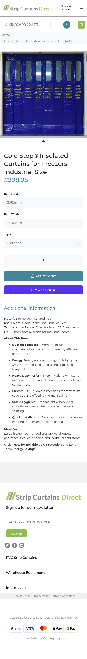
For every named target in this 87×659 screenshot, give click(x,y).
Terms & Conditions (63, 595)
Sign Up (16, 533)
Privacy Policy (41, 595)
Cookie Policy (22, 595)
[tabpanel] (43, 94)
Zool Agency (52, 638)
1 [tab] (43, 141)
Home (6, 34)
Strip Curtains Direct (34, 618)
